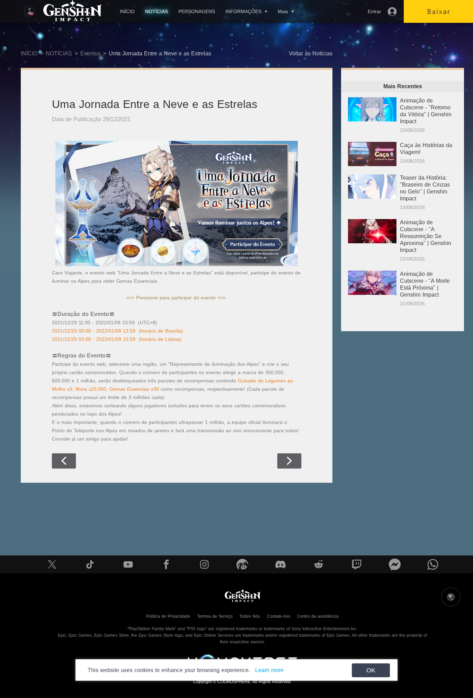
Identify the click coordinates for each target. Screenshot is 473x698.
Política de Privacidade (168, 616)
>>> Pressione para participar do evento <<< (176, 297)
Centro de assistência (318, 616)
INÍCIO (127, 11)
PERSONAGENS (196, 11)
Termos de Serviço (215, 616)
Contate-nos (278, 616)
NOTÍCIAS (156, 11)
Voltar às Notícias (310, 53)
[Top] (444, 650)
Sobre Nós (250, 616)
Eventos (90, 53)
